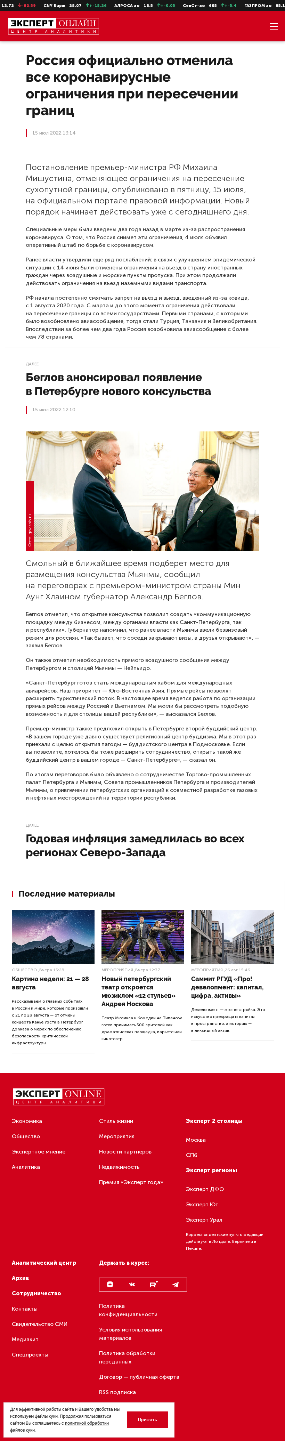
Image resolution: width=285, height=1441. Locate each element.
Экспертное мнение (38, 1151)
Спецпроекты (30, 1354)
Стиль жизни (116, 1121)
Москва (196, 1139)
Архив (20, 1278)
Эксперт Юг (202, 1204)
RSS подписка (117, 1392)
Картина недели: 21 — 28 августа (50, 983)
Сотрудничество (36, 1293)
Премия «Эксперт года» (131, 1182)
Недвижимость (119, 1167)
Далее (32, 364)
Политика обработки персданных (127, 1357)
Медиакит (25, 1339)
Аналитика (26, 1167)
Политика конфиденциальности (128, 1310)
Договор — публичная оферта (139, 1377)
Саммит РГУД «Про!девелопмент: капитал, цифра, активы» (227, 987)
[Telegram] (176, 1285)
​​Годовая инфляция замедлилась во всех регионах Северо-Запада (135, 845)
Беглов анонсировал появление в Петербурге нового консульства (118, 384)
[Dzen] (110, 1285)
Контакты (25, 1308)
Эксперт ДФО (205, 1189)
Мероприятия (117, 970)
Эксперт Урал (204, 1219)
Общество (24, 970)
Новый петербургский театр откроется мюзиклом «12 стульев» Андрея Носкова (138, 991)
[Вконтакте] (132, 1285)
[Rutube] (154, 1285)
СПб (191, 1155)
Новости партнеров (125, 1151)
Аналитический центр (44, 1263)
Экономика (27, 1121)
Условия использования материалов (130, 1333)
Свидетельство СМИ (40, 1324)
